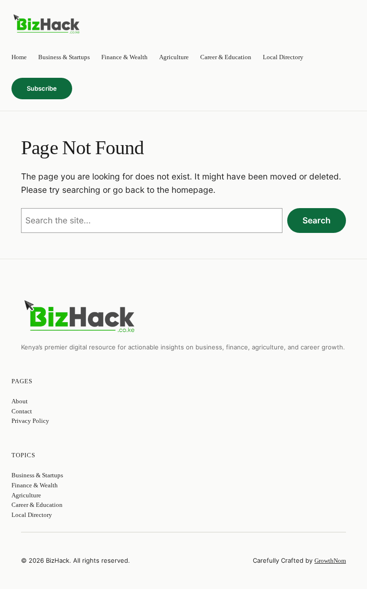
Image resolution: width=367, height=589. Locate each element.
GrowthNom (330, 560)
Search (316, 220)
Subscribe (42, 88)
